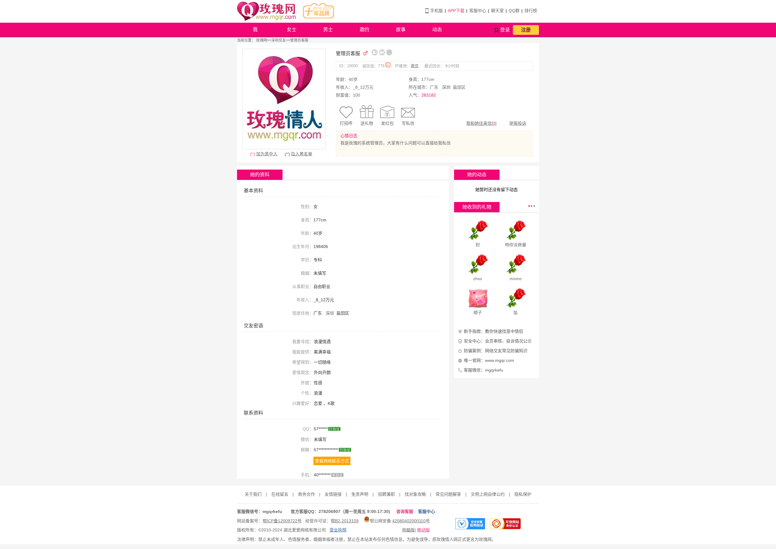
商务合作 (306, 494)
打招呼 (346, 123)
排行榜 (530, 10)
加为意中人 (266, 153)
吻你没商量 (515, 244)
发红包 (387, 123)
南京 (415, 66)
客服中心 (477, 10)
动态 (437, 29)
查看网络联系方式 (332, 460)
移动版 (423, 530)
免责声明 (359, 494)
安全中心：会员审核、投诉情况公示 (498, 341)
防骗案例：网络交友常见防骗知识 (495, 350)
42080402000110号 (411, 520)
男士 (328, 29)
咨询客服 (404, 511)
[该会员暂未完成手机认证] (389, 52)
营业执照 (337, 530)
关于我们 (253, 494)
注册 (526, 29)
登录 (505, 29)
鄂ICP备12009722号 (282, 520)
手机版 (436, 10)
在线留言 (279, 494)
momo (516, 278)
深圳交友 (278, 40)
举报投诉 (517, 123)
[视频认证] (382, 52)
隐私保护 (522, 494)
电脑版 (408, 530)
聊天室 (497, 10)
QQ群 (514, 10)
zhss (477, 278)
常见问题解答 (448, 494)
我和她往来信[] (481, 123)
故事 (401, 29)
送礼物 (366, 123)
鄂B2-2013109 (345, 520)
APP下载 (456, 10)
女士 (291, 29)
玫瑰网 (261, 40)
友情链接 (333, 494)
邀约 (364, 29)
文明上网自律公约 (488, 494)
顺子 (477, 312)
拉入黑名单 (301, 153)
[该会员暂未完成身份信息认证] (375, 52)
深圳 (446, 87)
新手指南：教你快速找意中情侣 (493, 331)
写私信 (408, 123)
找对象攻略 (415, 494)
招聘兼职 (386, 494)
